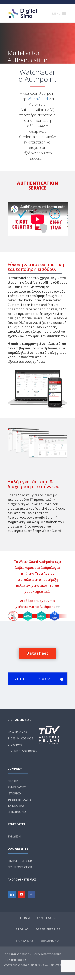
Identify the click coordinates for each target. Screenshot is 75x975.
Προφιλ (13, 781)
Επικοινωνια (17, 812)
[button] (56, 14)
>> (58, 606)
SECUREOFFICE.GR (20, 867)
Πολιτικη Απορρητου (18, 954)
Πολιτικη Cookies (16, 960)
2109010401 (16, 744)
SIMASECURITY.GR (20, 861)
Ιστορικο (14, 793)
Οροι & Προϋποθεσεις (48, 954)
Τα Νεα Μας (16, 806)
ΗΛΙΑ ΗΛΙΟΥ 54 (17, 732)
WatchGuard (38, 98)
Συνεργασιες (17, 787)
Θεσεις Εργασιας (19, 799)
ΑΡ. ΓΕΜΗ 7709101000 (22, 751)
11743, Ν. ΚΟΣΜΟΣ (20, 738)
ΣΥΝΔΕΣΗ (14, 836)
